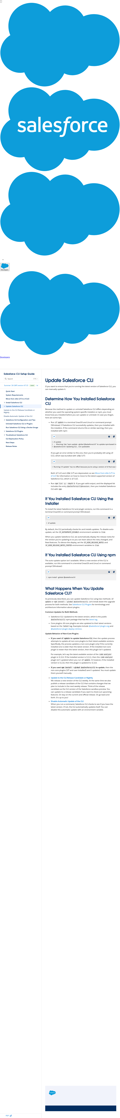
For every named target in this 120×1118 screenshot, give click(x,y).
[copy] (114, 436)
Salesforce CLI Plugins (82, 604)
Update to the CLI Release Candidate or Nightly (72, 678)
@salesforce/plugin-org (99, 626)
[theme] (109, 436)
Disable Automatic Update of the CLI (67, 701)
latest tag (93, 619)
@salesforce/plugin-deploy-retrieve (66, 629)
